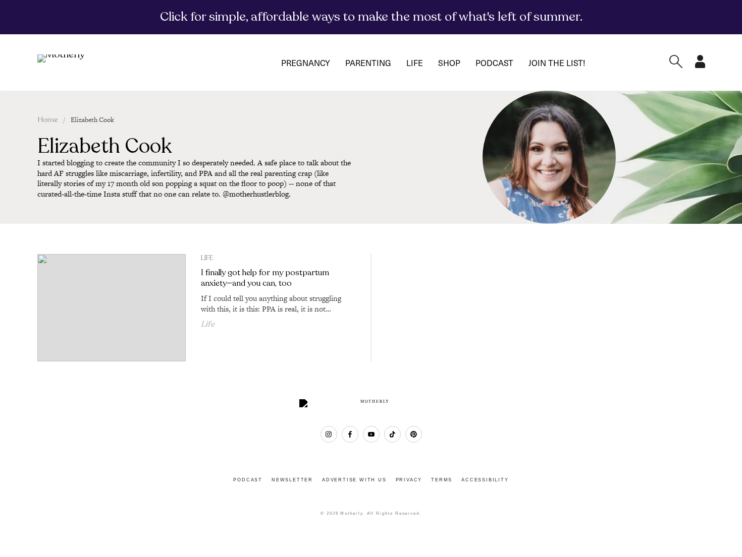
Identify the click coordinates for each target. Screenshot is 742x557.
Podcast (494, 62)
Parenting (368, 62)
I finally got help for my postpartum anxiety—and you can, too (265, 278)
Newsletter (292, 479)
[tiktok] (392, 434)
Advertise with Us (354, 479)
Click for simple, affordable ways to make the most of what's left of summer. (371, 16)
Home (47, 120)
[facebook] (350, 434)
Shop (449, 62)
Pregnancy (305, 62)
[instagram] (329, 434)
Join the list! (556, 62)
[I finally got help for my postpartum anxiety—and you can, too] (111, 307)
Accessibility (484, 479)
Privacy (409, 479)
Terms (441, 479)
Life (414, 62)
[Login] (700, 65)
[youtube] (371, 434)
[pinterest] (413, 434)
